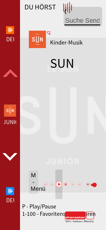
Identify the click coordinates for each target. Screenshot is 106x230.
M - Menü (35, 182)
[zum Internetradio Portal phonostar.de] (79, 221)
